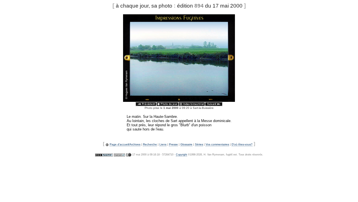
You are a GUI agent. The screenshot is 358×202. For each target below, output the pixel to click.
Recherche (150, 144)
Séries (199, 144)
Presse (173, 144)
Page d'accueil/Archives (125, 144)
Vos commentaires (217, 144)
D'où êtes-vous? (242, 144)
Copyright (181, 154)
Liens (162, 144)
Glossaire (186, 144)
